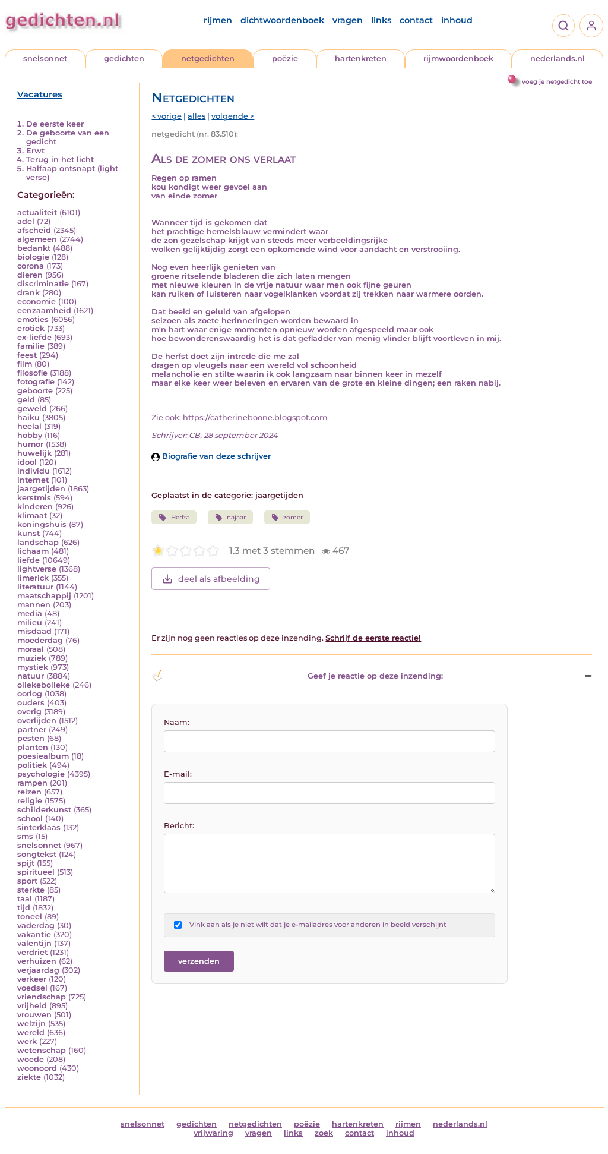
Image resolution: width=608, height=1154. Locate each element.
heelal (29, 426)
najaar (236, 517)
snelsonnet (45, 58)
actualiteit (37, 212)
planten (32, 747)
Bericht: (179, 825)
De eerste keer (55, 123)
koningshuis (41, 524)
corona (30, 265)
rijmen (218, 20)
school (30, 818)
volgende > (232, 116)
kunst (28, 533)
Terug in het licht (60, 159)
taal (24, 898)
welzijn (31, 1023)
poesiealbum (43, 756)
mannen (33, 604)
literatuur (35, 586)
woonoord (37, 1068)
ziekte (29, 1077)
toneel (29, 916)
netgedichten (208, 58)
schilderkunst (44, 809)
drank (28, 292)
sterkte (31, 889)
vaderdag (36, 925)
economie (36, 301)
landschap (38, 542)
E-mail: (178, 774)
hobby (29, 435)
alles (196, 116)
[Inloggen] (591, 25)
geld (26, 399)
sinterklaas (39, 827)
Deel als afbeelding (219, 578)
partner (31, 729)
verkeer (31, 979)
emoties (33, 319)
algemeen (37, 239)
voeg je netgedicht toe (557, 82)
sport (27, 880)
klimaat (32, 515)
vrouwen (34, 1014)
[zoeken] (563, 25)
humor (30, 444)
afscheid (34, 230)
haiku (28, 417)
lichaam (33, 551)
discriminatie (43, 283)
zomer (293, 517)
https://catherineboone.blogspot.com (255, 417)
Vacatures (39, 94)
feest (27, 355)
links (381, 20)
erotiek (31, 328)
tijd (23, 907)
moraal (30, 649)
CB (194, 435)
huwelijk (34, 453)
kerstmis (34, 497)
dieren (30, 274)
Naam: (176, 722)
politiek (32, 765)
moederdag (40, 640)
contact (416, 20)
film (24, 364)
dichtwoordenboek (282, 20)
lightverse (36, 569)
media (29, 613)
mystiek (32, 667)
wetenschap (41, 1050)
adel (25, 221)
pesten (31, 738)
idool (27, 462)
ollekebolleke (43, 684)
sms (25, 836)
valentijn (34, 943)
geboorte (35, 390)
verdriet (32, 952)
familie (31, 346)
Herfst (180, 517)
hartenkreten (361, 58)
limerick (33, 577)
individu (33, 470)
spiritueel (36, 872)
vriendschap (41, 996)
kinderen (35, 506)
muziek (31, 658)
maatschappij (44, 595)
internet (33, 479)
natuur (30, 675)
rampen (32, 782)
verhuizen (36, 961)
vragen (347, 20)
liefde (28, 560)
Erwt (35, 150)
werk (27, 1041)
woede (30, 1059)
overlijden (36, 720)
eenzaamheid (44, 310)
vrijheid (32, 1005)
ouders (31, 702)
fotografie (36, 381)
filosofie (32, 372)
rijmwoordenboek (458, 58)
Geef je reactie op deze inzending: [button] (375, 675)
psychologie (41, 774)
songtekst (36, 854)
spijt (25, 863)
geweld (32, 408)
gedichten (124, 58)
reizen (29, 791)
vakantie (34, 934)
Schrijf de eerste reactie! (373, 637)
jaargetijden (41, 488)
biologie (33, 257)
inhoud (457, 20)
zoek (324, 1132)
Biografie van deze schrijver (215, 456)
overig (29, 711)
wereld (31, 1032)
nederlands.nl (557, 58)
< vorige (166, 116)
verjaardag (38, 970)
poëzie (285, 58)
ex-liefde (34, 337)
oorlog (29, 693)
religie (29, 800)
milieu (29, 622)
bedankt (33, 248)
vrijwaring (213, 1132)
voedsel (32, 987)
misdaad (34, 631)
